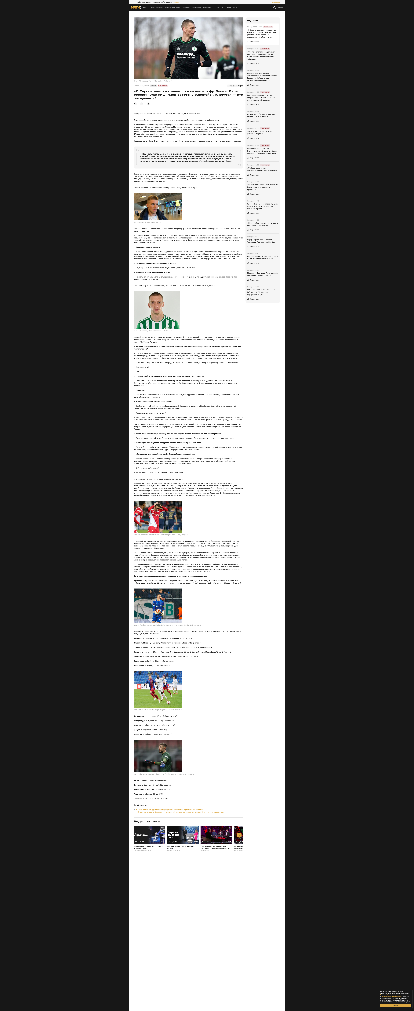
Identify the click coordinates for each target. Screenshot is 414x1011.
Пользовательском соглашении (391, 997)
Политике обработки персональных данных (394, 995)
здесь (176, 2)
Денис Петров (238, 86)
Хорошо (395, 1005)
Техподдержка (276, 2)
